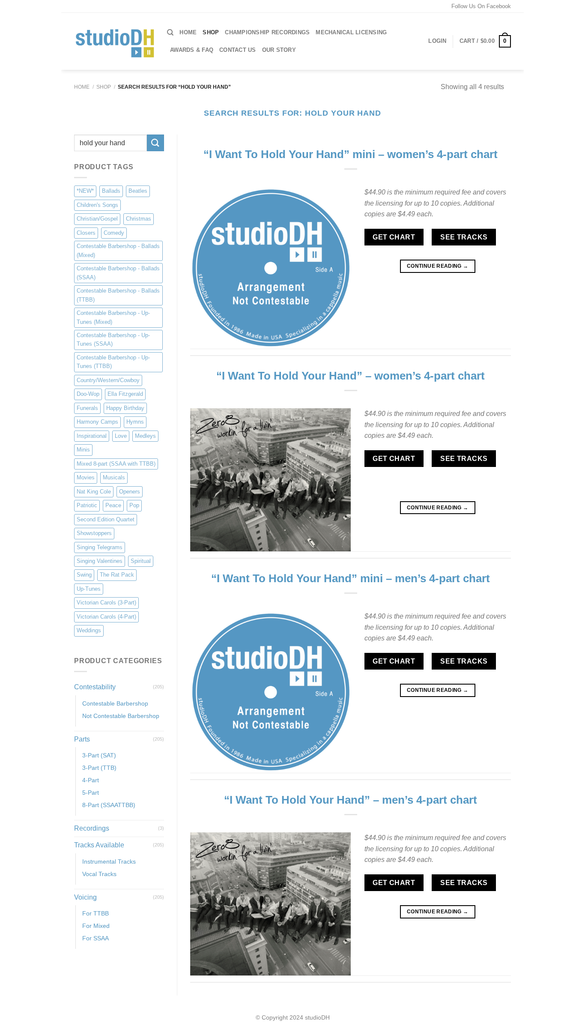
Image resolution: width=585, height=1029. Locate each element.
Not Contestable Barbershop (120, 715)
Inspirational (92, 436)
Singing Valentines (99, 561)
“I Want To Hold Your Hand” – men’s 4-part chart (350, 800)
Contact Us (237, 50)
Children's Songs (97, 205)
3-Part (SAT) (99, 755)
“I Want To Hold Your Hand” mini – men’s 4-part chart (350, 578)
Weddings (89, 631)
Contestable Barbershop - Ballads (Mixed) (118, 250)
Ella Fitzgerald (125, 394)
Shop (103, 87)
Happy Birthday (125, 408)
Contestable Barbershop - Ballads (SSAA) (118, 272)
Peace (113, 505)
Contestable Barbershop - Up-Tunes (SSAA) (113, 339)
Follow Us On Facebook (481, 6)
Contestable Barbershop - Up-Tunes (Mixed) (113, 317)
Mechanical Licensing (351, 32)
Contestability (95, 687)
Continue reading (438, 266)
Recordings (91, 828)
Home (188, 32)
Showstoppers (94, 533)
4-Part (90, 780)
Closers (86, 233)
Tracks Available (99, 845)
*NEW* (85, 191)
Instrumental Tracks (109, 861)
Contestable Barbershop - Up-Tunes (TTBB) (113, 361)
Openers (129, 491)
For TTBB (95, 913)
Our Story (279, 50)
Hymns (135, 422)
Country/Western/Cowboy (108, 380)
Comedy (114, 233)
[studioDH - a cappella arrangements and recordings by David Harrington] (114, 41)
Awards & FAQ (191, 50)
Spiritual (141, 561)
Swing (84, 575)
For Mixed (96, 926)
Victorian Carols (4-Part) (106, 616)
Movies (86, 477)
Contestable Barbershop (115, 703)
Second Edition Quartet (105, 519)
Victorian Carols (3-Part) (106, 603)
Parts (82, 739)
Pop (134, 505)
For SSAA (95, 938)
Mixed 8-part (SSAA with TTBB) (116, 464)
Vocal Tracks (99, 873)
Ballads (111, 191)
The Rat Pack (117, 575)
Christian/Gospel (97, 219)
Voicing (85, 897)
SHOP (211, 32)
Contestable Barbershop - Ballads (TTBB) (118, 294)
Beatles (137, 191)
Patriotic (87, 505)
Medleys (145, 436)
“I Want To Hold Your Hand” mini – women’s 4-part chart (350, 154)
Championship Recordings (267, 32)
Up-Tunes (89, 589)
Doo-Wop (88, 394)
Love (121, 436)
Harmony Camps (97, 422)
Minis (83, 450)
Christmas (138, 219)
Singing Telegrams (99, 547)
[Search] (170, 32)
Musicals (114, 477)
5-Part (90, 793)
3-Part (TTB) (99, 768)
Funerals (87, 408)
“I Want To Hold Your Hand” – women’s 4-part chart (350, 376)
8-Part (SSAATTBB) (108, 805)
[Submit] (155, 143)
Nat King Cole (94, 491)
